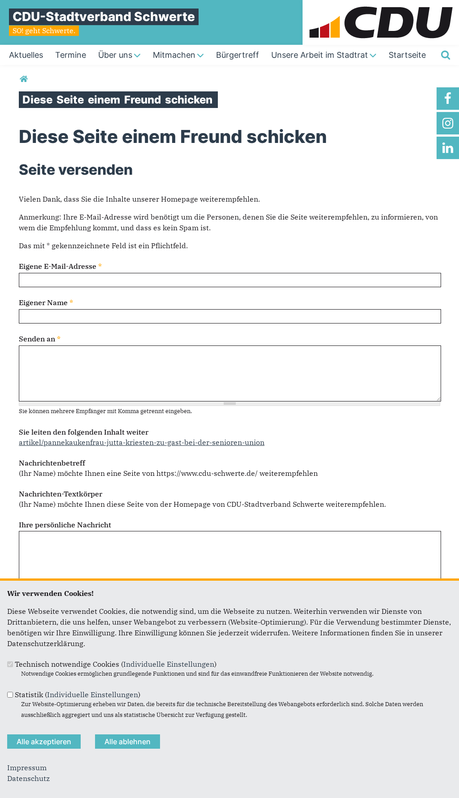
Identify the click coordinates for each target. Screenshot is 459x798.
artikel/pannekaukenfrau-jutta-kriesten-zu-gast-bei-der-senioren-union (141, 442)
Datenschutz (28, 778)
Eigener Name (46, 302)
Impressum (27, 767)
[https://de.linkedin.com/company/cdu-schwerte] (448, 148)
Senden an (40, 338)
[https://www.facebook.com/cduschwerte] (448, 98)
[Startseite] (381, 5)
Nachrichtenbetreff (52, 462)
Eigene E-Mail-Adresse (60, 266)
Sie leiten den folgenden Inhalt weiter (83, 431)
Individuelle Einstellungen (168, 664)
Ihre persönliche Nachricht (65, 524)
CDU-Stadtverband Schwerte (104, 16)
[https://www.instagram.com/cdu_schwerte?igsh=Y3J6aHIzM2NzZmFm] (448, 123)
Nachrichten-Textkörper (60, 493)
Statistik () (77, 694)
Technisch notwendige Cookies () (116, 664)
